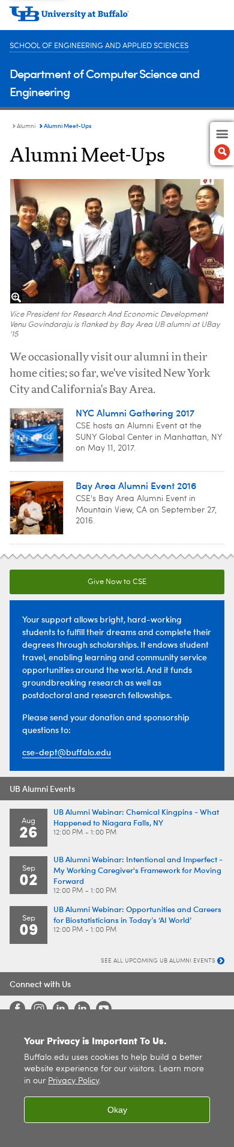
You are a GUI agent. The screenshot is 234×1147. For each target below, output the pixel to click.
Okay (117, 1110)
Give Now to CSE (117, 582)
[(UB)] (117, 18)
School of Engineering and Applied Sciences (99, 46)
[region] (117, 1078)
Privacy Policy (73, 1081)
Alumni (26, 126)
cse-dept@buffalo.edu (66, 752)
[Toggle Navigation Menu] (222, 143)
